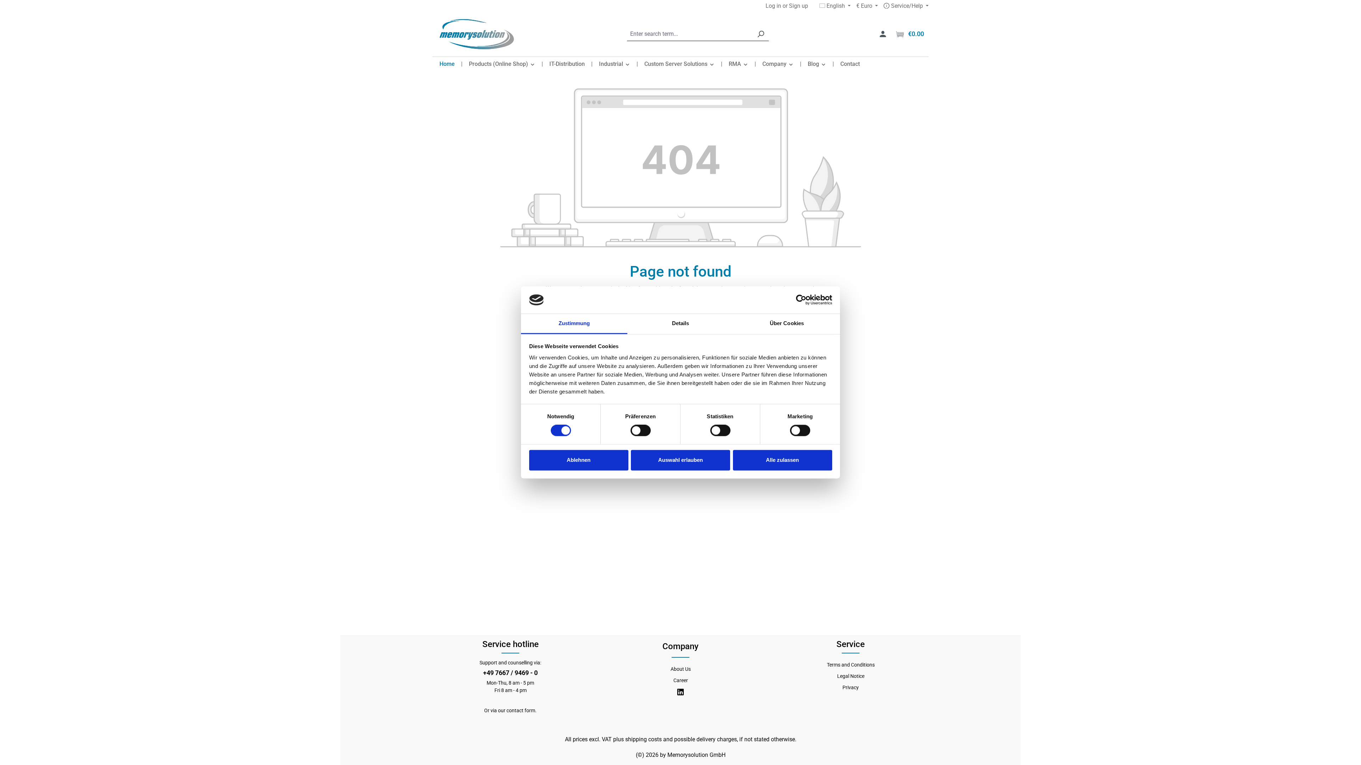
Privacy (850, 687)
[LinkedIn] (680, 692)
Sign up (798, 5)
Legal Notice (850, 676)
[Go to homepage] (476, 34)
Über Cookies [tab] (787, 323)
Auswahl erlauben (680, 460)
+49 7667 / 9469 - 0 (510, 672)
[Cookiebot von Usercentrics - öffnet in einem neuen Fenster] (801, 300)
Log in (773, 5)
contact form (520, 710)
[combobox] (690, 34)
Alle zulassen (782, 460)
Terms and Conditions (851, 665)
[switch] (641, 430)
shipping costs (643, 739)
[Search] (760, 34)
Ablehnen (578, 460)
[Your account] (882, 34)
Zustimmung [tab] (574, 323)
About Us (681, 669)
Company (680, 646)
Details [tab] (680, 323)
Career (680, 680)
